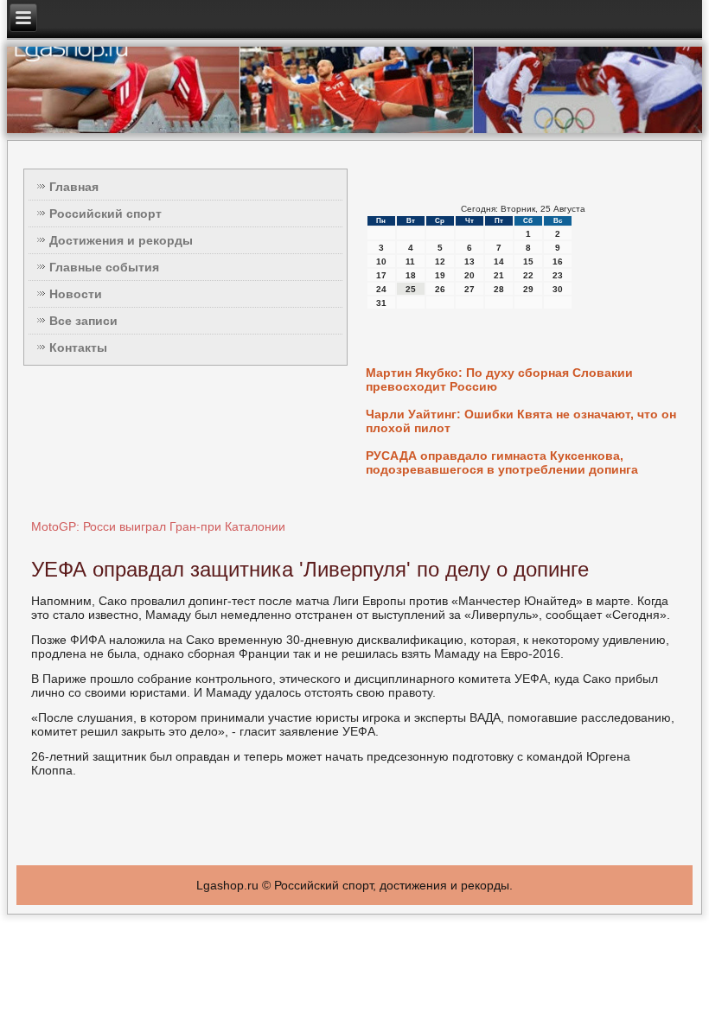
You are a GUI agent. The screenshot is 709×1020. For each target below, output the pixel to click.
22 (528, 275)
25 (411, 289)
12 (440, 261)
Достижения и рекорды (121, 240)
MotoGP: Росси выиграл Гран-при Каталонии (158, 526)
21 (499, 275)
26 (440, 289)
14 (499, 261)
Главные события (104, 267)
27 (469, 289)
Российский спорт (105, 213)
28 (499, 289)
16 (558, 261)
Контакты (78, 347)
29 (528, 289)
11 (410, 261)
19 (440, 275)
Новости (75, 294)
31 (381, 303)
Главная (74, 187)
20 (469, 275)
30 (558, 289)
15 (528, 261)
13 (469, 261)
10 (381, 261)
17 (381, 275)
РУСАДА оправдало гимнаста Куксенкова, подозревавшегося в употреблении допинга (502, 462)
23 (558, 275)
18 (411, 275)
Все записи (83, 321)
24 (381, 289)
